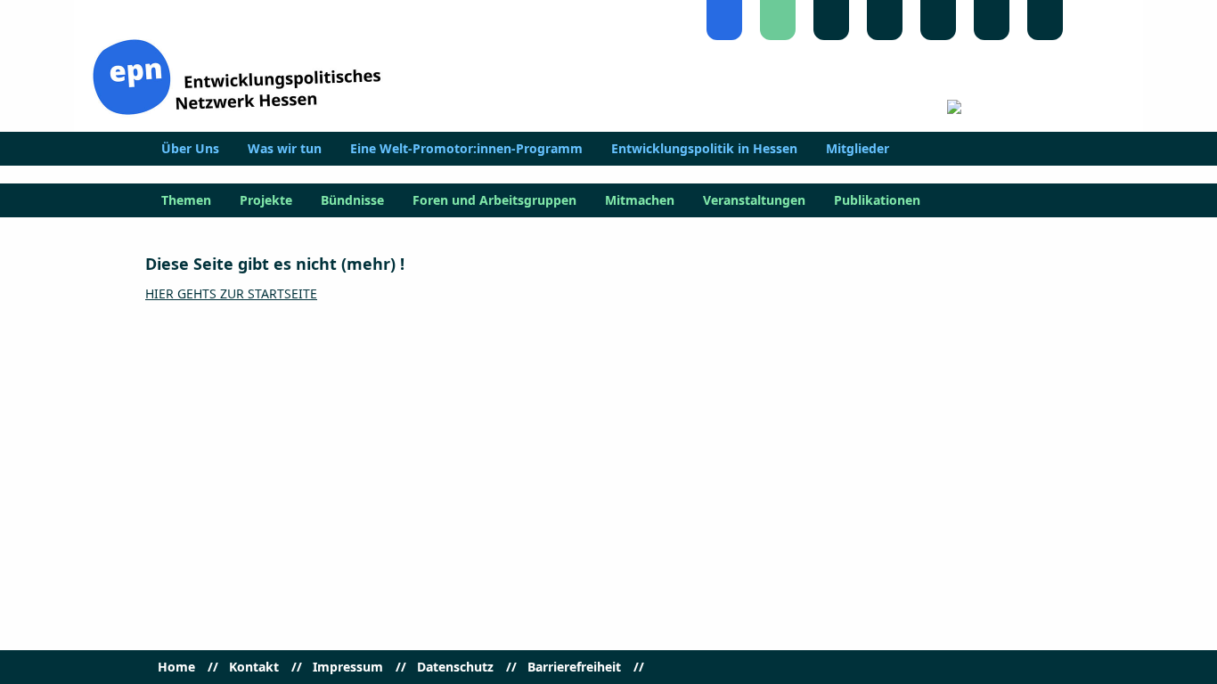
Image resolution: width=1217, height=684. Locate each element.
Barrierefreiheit (574, 667)
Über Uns (190, 148)
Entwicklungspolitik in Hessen (704, 148)
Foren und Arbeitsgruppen (494, 200)
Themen (186, 200)
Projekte (266, 200)
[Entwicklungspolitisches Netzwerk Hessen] (236, 75)
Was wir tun (285, 148)
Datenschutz (455, 667)
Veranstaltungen (754, 200)
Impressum (348, 667)
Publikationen (877, 200)
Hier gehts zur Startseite (231, 293)
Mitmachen (639, 200)
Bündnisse (352, 200)
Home (176, 667)
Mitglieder (857, 148)
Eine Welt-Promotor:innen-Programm (466, 148)
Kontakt (254, 667)
